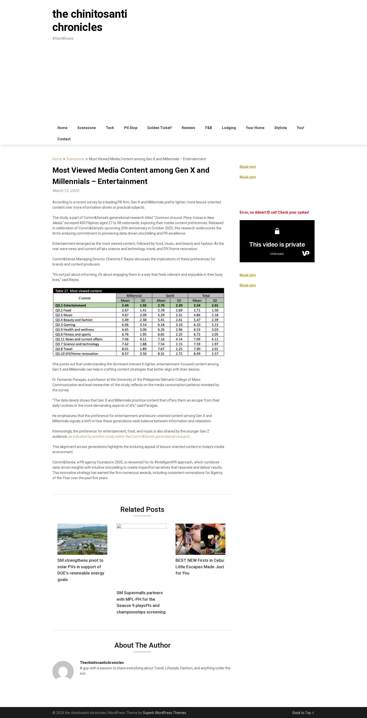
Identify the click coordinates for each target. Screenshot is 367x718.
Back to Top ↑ (304, 713)
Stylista (280, 128)
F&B (208, 128)
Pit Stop (130, 128)
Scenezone (86, 128)
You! (300, 128)
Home (62, 128)
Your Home (255, 128)
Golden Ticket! (159, 128)
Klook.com (248, 167)
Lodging (229, 128)
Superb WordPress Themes (164, 713)
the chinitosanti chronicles (89, 20)
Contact (64, 139)
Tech (110, 128)
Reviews (188, 128)
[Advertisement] (183, 85)
